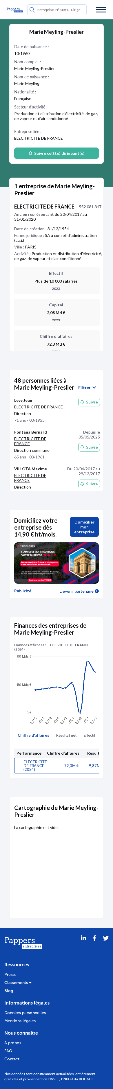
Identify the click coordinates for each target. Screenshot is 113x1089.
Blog (8, 990)
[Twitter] (106, 945)
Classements (16, 982)
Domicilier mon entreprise (84, 526)
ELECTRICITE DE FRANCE (38, 138)
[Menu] (101, 9)
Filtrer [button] (85, 388)
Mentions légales (20, 1020)
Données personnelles (25, 1012)
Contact (11, 1059)
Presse (10, 974)
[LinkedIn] (83, 945)
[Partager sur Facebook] (94, 945)
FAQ (8, 1051)
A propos (12, 1042)
